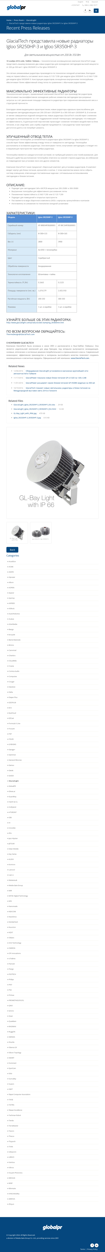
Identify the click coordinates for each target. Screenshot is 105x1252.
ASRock (11, 608)
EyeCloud (12, 713)
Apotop (12, 598)
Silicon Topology (15, 1053)
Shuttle (11, 1042)
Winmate (12, 1188)
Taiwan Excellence (15, 1110)
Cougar (11, 682)
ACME (11, 567)
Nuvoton (12, 927)
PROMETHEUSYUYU (16, 1000)
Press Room (19, 20)
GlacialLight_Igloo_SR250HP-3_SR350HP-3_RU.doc (34, 404)
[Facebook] (85, 10)
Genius (11, 765)
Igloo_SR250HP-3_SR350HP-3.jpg (27, 417)
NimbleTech (13, 922)
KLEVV (11, 859)
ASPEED (12, 603)
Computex (13, 676)
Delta (11, 692)
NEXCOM (12, 911)
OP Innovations (15, 953)
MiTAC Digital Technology (18, 896)
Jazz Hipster (13, 838)
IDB (10, 817)
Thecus (11, 1136)
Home (8, 20)
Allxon (11, 582)
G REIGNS (12, 744)
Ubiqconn (12, 1152)
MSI (10, 901)
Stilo (10, 1073)
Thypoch (12, 1141)
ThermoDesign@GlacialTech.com (20, 334)
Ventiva (12, 1162)
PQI (10, 990)
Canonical (12, 650)
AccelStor (12, 561)
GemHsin (12, 755)
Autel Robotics (14, 614)
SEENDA (12, 1037)
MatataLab (13, 880)
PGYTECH (12, 974)
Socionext (12, 1063)
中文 (87, 2)
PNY (10, 985)
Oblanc (11, 938)
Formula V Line (14, 723)
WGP (11, 1183)
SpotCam (12, 1068)
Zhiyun (11, 1204)
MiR (10, 891)
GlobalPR (12, 786)
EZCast (11, 718)
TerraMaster (13, 1126)
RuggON (12, 1032)
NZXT (11, 932)
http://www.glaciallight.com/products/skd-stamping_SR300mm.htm (35, 322)
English (80, 2)
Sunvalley (12, 1079)
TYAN (11, 1147)
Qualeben (12, 1021)
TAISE (11, 1100)
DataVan (12, 687)
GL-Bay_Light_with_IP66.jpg (25, 413)
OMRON (12, 948)
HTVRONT (13, 812)
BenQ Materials (14, 640)
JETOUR (11, 844)
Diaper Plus (13, 697)
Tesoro (11, 1131)
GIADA (11, 776)
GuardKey (12, 797)
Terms (82, 1249)
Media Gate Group (16, 885)
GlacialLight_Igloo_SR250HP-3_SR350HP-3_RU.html (35, 409)
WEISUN (12, 1178)
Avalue (11, 619)
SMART (11, 1058)
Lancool (12, 870)
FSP (10, 734)
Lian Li (11, 875)
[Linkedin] (90, 10)
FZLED (11, 739)
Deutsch (95, 2)
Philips (11, 979)
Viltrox (11, 1167)
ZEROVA (12, 1199)
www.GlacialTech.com (80, 358)
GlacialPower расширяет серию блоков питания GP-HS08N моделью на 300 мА (60, 383)
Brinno (11, 645)
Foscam (12, 729)
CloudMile (13, 661)
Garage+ (12, 750)
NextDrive (13, 917)
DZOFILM (12, 703)
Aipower (12, 577)
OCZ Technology (15, 943)
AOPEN (11, 588)
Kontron (12, 864)
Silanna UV (13, 1047)
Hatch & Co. (13, 802)
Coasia (11, 666)
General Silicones (15, 760)
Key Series (13, 854)
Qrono (11, 1011)
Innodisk (12, 828)
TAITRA (11, 1105)
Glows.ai (12, 791)
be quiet (12, 635)
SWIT (11, 1089)
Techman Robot (15, 1115)
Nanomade (13, 906)
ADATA (11, 572)
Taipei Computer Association (19, 1094)
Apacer (11, 593)
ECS (10, 708)
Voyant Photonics (15, 1173)
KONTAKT (76, 5)
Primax (11, 995)
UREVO (11, 1157)
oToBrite (12, 959)
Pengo (11, 969)
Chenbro (12, 655)
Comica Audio (14, 671)
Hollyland (12, 807)
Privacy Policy (92, 1249)
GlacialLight (31, 20)
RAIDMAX (12, 1026)
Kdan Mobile (13, 849)
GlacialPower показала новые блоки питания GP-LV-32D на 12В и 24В (56, 378)
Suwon (11, 1084)
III (9, 823)
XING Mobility (14, 1194)
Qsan (11, 1016)
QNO (11, 1006)
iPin (10, 833)
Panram (12, 964)
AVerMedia (13, 624)
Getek (11, 770)
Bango (11, 629)
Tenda (11, 1120)
